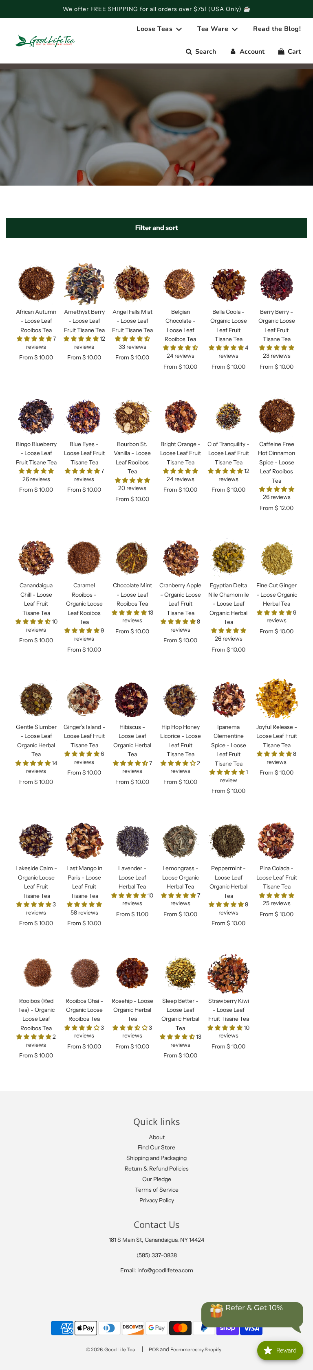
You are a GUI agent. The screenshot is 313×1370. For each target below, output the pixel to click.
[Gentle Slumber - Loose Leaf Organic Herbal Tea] (36, 699)
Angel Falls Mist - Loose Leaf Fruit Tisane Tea (132, 321)
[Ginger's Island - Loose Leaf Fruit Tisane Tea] (84, 699)
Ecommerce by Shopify (195, 1349)
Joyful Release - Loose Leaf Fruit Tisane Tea (276, 736)
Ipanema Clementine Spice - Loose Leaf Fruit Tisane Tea (228, 745)
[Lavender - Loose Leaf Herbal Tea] (132, 841)
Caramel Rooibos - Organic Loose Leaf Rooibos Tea (84, 604)
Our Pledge (156, 1179)
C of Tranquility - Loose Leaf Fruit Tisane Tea (228, 453)
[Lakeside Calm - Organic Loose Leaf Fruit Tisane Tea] (36, 841)
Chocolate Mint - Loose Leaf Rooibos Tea (132, 594)
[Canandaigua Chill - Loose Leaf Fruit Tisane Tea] (36, 558)
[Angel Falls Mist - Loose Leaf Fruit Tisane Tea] (132, 284)
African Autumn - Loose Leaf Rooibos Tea (36, 321)
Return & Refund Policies (157, 1168)
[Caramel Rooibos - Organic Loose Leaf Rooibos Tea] (84, 558)
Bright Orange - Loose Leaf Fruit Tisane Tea (180, 453)
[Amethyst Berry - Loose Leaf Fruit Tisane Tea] (84, 284)
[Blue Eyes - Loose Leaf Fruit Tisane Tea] (84, 417)
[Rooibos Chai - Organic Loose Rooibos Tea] (84, 973)
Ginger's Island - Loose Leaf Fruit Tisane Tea (84, 736)
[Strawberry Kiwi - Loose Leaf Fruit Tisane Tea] (228, 973)
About (157, 1137)
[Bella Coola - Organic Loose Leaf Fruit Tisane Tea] (228, 284)
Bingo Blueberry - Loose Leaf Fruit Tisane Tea (36, 453)
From (36, 357)
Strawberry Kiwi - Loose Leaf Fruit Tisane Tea (228, 1010)
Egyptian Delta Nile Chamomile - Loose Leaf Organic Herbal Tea (228, 604)
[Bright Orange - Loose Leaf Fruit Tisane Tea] (180, 417)
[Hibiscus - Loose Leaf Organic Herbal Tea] (132, 699)
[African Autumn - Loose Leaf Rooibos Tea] (36, 284)
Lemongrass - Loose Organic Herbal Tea (180, 877)
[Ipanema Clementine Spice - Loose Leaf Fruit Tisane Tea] (228, 699)
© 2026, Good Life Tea (110, 1349)
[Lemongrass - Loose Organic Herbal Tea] (180, 841)
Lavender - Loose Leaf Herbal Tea (132, 877)
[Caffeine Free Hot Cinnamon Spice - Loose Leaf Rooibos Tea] (277, 417)
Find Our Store (156, 1147)
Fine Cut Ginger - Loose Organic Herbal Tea (276, 594)
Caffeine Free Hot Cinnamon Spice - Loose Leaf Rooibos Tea (276, 462)
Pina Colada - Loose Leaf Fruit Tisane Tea (276, 877)
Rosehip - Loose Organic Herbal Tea (132, 1010)
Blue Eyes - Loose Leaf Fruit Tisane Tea (84, 453)
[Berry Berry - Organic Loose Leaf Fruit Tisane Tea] (277, 284)
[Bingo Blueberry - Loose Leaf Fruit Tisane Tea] (36, 417)
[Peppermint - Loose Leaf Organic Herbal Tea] (228, 841)
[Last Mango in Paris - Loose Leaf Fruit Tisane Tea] (84, 841)
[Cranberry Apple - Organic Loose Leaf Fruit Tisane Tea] (180, 558)
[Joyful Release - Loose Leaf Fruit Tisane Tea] (277, 699)
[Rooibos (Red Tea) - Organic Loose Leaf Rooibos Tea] (36, 973)
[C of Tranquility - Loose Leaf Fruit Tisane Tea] (228, 417)
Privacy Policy (156, 1200)
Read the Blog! (277, 28)
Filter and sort (156, 228)
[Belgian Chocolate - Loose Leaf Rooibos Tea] (180, 284)
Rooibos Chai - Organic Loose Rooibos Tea (84, 1010)
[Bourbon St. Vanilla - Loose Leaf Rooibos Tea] (132, 417)
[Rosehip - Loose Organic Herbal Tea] (132, 973)
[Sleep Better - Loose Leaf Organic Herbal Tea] (180, 973)
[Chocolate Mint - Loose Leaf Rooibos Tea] (132, 558)
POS (154, 1349)
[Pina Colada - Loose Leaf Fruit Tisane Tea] (277, 841)
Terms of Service (157, 1189)
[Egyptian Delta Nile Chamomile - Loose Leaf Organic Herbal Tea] (228, 558)
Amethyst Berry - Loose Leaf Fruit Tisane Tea (84, 321)
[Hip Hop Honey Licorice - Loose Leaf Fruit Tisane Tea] (180, 699)
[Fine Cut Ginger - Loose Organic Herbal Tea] (277, 558)
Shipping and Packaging (156, 1158)
